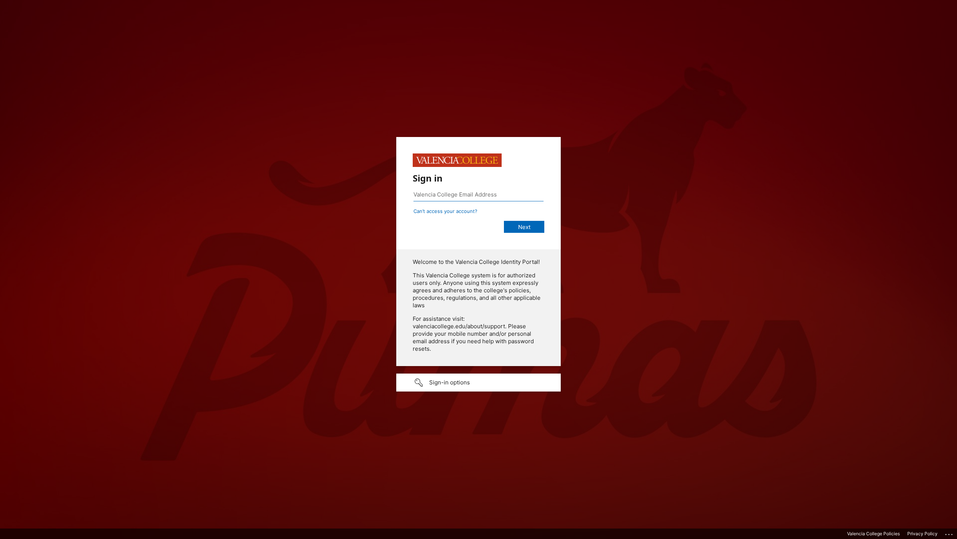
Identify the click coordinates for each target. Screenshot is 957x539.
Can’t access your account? (445, 211)
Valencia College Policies (873, 533)
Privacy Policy (922, 533)
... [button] (949, 532)
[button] (478, 383)
